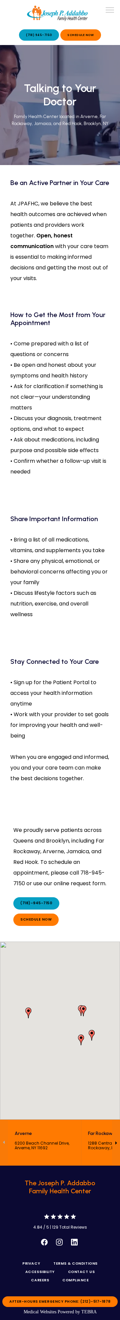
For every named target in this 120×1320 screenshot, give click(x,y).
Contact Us (81, 1271)
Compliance (75, 1280)
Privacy (31, 1263)
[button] (110, 10)
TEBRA (89, 1311)
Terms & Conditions (75, 1263)
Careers (40, 1280)
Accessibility (40, 1271)
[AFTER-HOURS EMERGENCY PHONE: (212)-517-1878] (60, 1307)
